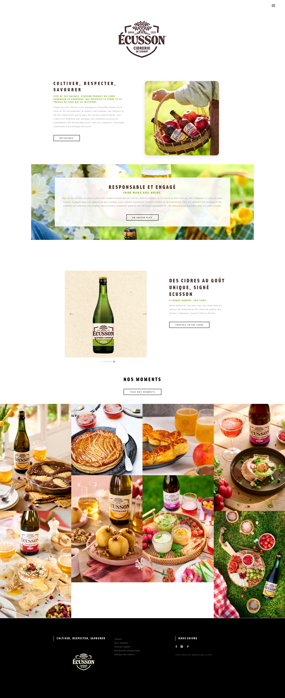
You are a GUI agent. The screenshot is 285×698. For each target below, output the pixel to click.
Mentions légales (122, 647)
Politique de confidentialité (127, 651)
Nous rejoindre (121, 643)
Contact (118, 639)
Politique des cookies (124, 655)
